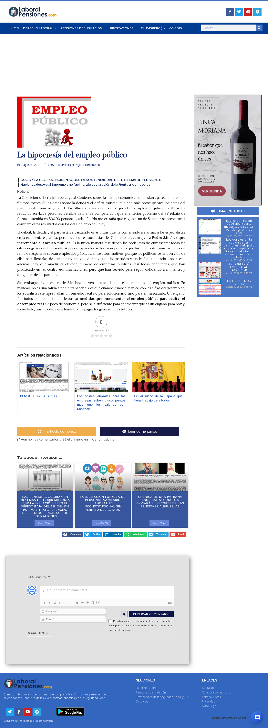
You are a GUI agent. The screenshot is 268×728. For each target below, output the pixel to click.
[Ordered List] (66, 602)
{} (93, 602)
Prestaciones (121, 28)
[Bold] (44, 602)
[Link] (88, 602)
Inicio (14, 28)
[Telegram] (257, 12)
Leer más (44, 522)
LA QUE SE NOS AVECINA (239, 282)
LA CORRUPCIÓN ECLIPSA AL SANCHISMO (239, 267)
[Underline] (55, 602)
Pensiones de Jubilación (81, 28)
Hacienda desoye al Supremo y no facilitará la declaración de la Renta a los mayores (85, 184)
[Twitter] (239, 12)
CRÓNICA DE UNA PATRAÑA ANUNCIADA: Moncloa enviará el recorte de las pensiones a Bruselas (160, 502)
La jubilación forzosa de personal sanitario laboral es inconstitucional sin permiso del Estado (103, 503)
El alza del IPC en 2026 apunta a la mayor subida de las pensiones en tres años (239, 226)
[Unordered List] (71, 602)
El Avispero (150, 28)
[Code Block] (82, 602)
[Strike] (60, 602)
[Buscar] (259, 28)
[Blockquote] (77, 602)
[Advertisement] (134, 63)
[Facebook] (230, 12)
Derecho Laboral (38, 28)
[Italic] (49, 602)
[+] (98, 602)
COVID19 (175, 28)
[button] (72, 534)
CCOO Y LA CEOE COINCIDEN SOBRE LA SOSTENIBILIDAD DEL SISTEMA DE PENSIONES (91, 180)
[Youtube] (248, 12)
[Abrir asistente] (257, 717)
